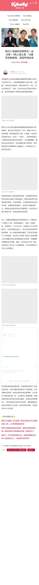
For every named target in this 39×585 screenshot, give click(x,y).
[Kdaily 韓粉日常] (19, 5)
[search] (36, 2)
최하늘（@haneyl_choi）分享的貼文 (19, 381)
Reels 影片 (26, 24)
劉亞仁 (7, 79)
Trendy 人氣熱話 (15, 24)
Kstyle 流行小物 (25, 20)
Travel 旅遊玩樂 (13, 20)
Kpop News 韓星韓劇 (13, 16)
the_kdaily (27, 446)
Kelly (13, 72)
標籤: (3, 450)
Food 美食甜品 (27, 16)
